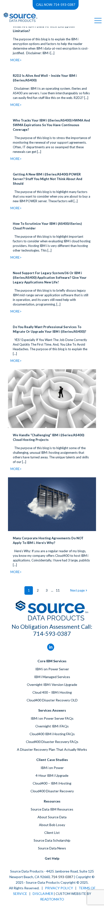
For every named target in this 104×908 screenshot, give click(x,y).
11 (58, 590)
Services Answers (52, 710)
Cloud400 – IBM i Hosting (52, 783)
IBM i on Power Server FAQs (52, 718)
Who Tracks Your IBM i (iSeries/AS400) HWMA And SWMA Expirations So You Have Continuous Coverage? (51, 124)
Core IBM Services (52, 661)
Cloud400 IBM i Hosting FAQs (52, 734)
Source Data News (52, 848)
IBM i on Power (52, 768)
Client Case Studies (52, 760)
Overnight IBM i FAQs (52, 726)
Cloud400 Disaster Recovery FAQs (52, 742)
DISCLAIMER (43, 893)
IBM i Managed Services (52, 677)
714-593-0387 (52, 633)
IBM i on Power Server (52, 669)
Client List (52, 832)
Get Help (52, 858)
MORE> (16, 60)
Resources (52, 801)
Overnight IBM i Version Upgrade (52, 684)
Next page (77, 590)
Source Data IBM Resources (52, 809)
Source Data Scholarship (52, 840)
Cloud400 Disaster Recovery (52, 791)
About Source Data (52, 817)
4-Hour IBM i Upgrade (52, 775)
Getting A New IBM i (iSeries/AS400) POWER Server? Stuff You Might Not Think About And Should (47, 178)
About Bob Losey (52, 825)
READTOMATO (52, 899)
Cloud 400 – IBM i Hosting (52, 692)
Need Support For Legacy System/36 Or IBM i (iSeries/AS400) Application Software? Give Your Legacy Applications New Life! (50, 277)
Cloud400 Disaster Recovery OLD (52, 700)
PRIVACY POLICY (59, 888)
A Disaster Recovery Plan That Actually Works (52, 749)
